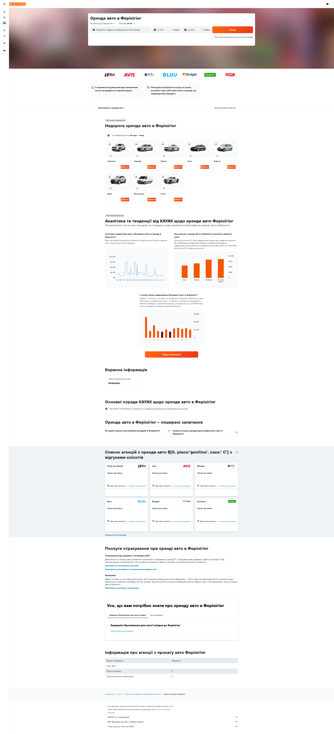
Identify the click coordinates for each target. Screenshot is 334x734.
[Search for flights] (4, 12)
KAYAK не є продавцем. (119, 717)
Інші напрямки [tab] (156, 615)
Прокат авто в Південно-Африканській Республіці (143, 694)
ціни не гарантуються (163, 709)
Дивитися (125, 167)
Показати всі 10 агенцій (115, 535)
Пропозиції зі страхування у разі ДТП (122, 565)
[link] (171, 354)
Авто (120, 694)
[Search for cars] (4, 23)
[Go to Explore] (4, 30)
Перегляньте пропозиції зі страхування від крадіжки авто (131, 569)
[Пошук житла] (4, 17)
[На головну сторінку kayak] (17, 4)
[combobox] (102, 23)
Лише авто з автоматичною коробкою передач (233, 37)
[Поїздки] (4, 43)
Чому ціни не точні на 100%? (121, 726)
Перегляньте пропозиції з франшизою (122, 588)
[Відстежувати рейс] (4, 36)
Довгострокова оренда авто (122, 631)
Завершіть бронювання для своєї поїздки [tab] (127, 615)
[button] (4, 4)
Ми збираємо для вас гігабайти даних (126, 721)
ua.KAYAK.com (110, 694)
